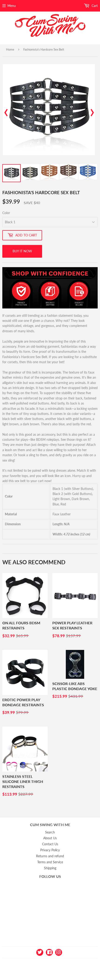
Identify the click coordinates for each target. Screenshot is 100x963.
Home (10, 49)
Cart (94, 6)
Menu (11, 6)
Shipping (50, 868)
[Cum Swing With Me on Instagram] (58, 952)
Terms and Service (50, 862)
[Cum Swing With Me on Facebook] (49, 952)
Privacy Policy (50, 850)
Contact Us (50, 844)
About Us (50, 838)
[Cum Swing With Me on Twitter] (39, 952)
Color (6, 213)
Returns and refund (50, 856)
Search (50, 832)
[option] (49, 109)
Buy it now (22, 251)
